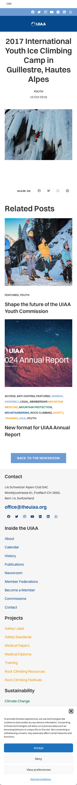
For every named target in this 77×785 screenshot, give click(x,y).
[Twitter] (39, 12)
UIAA (22, 418)
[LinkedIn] (64, 12)
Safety (58, 412)
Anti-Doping (26, 396)
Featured (12, 295)
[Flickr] (58, 12)
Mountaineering (17, 412)
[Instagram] (45, 12)
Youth (38, 91)
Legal (24, 401)
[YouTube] (52, 12)
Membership (38, 401)
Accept (38, 748)
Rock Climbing (41, 412)
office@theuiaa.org (26, 507)
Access (10, 396)
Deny (38, 759)
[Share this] (39, 191)
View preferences (38, 770)
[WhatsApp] (71, 12)
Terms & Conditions (40, 779)
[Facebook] (33, 12)
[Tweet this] (48, 191)
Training (11, 418)
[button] (71, 711)
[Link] (38, 23)
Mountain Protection (35, 407)
